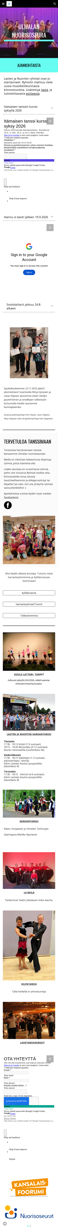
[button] (3, 3)
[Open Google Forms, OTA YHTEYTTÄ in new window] (50, 1058)
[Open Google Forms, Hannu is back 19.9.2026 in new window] (50, 227)
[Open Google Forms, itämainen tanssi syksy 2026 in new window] (50, 121)
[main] (29, 33)
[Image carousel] (29, 1215)
